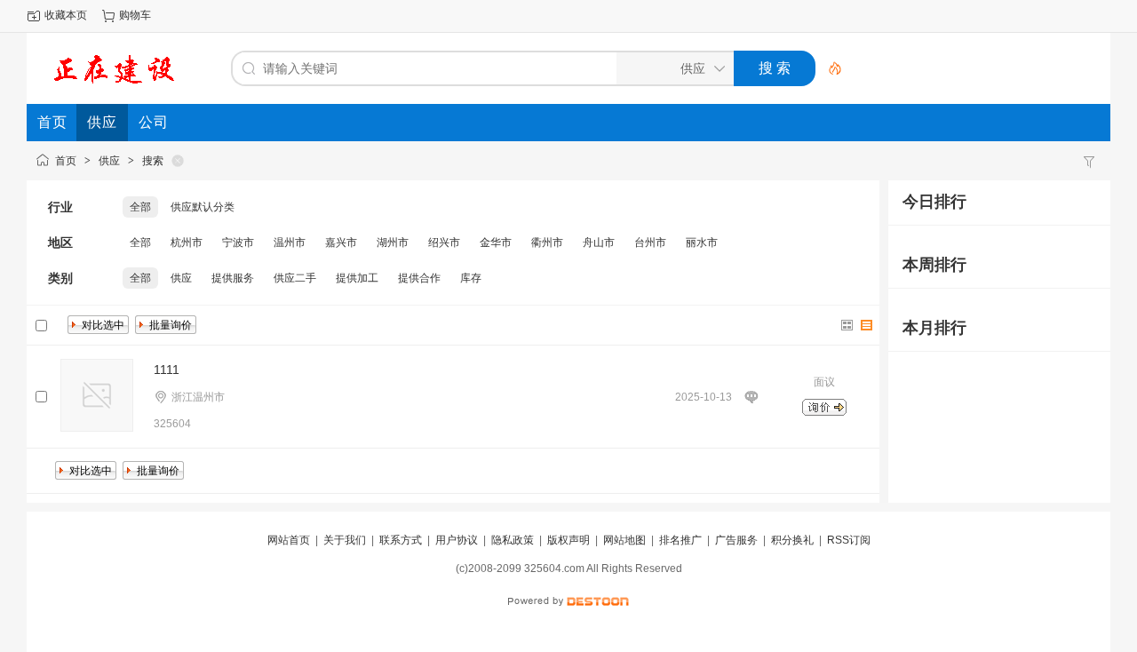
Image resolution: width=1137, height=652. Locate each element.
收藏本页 (65, 15)
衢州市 (547, 242)
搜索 (152, 161)
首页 (65, 161)
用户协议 (456, 540)
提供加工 (357, 278)
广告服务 (736, 540)
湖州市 (393, 242)
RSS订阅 (849, 540)
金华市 (496, 242)
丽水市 (702, 242)
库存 (470, 278)
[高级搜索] (828, 68)
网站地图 (624, 540)
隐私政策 (512, 540)
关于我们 (344, 540)
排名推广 (680, 540)
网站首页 (288, 540)
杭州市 (187, 242)
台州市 (650, 242)
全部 (140, 207)
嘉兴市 (341, 242)
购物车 (135, 15)
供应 (109, 161)
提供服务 (232, 278)
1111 (166, 369)
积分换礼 (792, 540)
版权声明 (568, 540)
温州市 (290, 242)
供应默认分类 (203, 207)
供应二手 (295, 278)
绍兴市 (444, 242)
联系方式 (400, 540)
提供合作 (419, 278)
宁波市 (238, 242)
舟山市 (599, 242)
